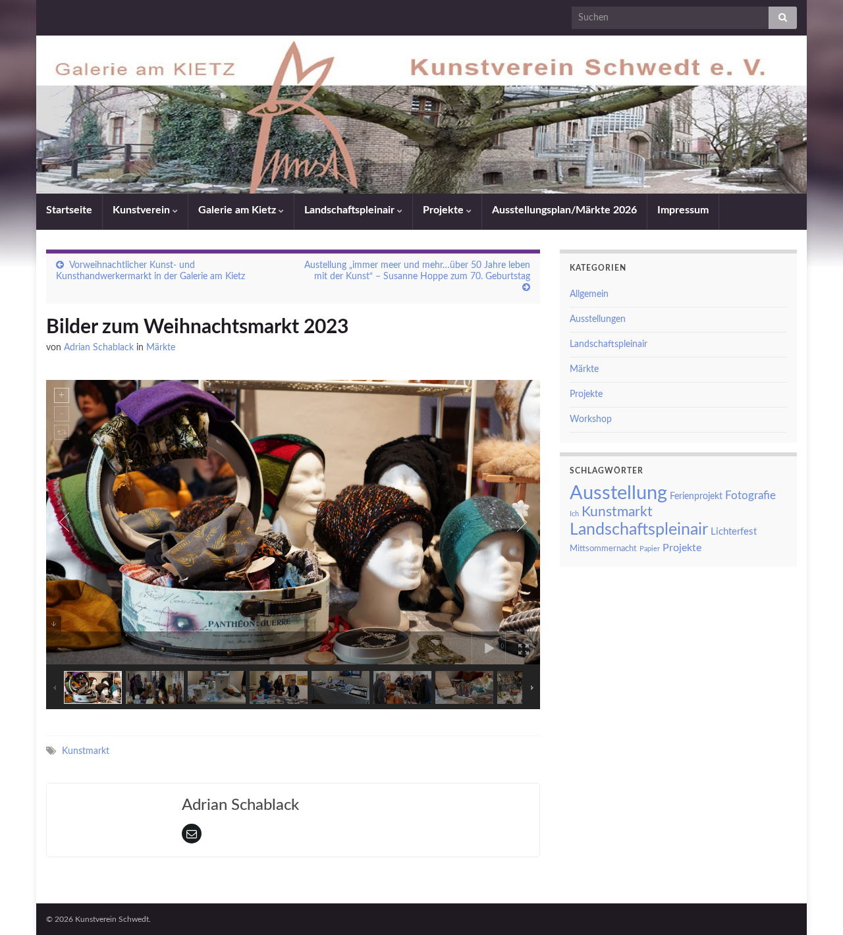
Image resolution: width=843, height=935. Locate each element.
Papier (649, 548)
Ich (574, 514)
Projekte (444, 210)
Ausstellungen (598, 319)
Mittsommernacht (603, 548)
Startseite (69, 210)
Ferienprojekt (696, 496)
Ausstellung (618, 493)
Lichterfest (734, 532)
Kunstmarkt (85, 751)
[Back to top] (813, 905)
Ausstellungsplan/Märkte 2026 (564, 210)
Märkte (160, 347)
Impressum (683, 210)
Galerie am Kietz (238, 210)
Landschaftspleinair (350, 210)
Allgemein (589, 294)
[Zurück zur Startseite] (421, 115)
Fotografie (750, 496)
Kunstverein (143, 210)
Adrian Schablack (99, 347)
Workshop (591, 419)
